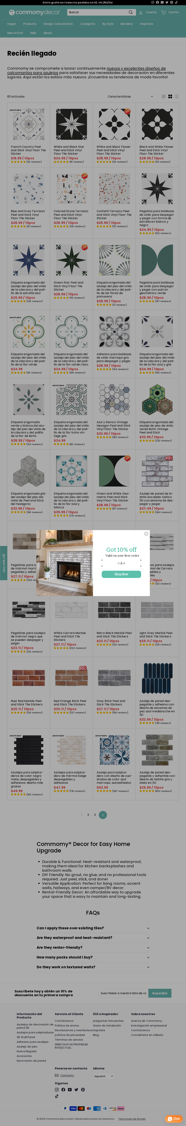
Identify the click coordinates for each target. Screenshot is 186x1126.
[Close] (146, 534)
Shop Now (121, 574)
